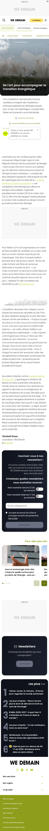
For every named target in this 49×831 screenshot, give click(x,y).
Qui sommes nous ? (9, 818)
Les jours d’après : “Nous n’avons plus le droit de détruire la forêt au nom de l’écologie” (26, 704)
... (11, 42)
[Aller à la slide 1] (2, 583)
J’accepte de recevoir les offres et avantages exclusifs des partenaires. (23, 516)
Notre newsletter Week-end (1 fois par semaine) (21, 496)
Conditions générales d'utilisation (13, 822)
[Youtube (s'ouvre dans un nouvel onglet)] (31, 769)
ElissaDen (8, 443)
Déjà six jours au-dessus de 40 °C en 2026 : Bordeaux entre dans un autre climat (28, 749)
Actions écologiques (23, 28)
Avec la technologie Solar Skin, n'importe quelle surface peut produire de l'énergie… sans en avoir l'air (20, 572)
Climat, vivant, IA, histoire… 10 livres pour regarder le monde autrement (26, 692)
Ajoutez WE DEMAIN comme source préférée (26, 123)
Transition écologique (40, 28)
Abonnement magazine (10, 808)
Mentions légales (8, 799)
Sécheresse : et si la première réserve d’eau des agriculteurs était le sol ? (26, 738)
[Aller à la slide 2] (4, 583)
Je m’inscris (24, 664)
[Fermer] (37, 130)
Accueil (5, 42)
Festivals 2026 (27, 36)
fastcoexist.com (26, 284)
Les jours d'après (12, 36)
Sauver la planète (7, 28)
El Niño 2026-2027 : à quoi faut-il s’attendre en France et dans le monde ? (25, 715)
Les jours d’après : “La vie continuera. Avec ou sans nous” (27, 726)
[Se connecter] (45, 20)
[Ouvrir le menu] (4, 20)
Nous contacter (8, 813)
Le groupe (8, 789)
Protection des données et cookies (14, 827)
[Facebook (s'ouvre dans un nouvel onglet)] (26, 769)
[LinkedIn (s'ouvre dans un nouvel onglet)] (22, 769)
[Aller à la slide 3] (6, 583)
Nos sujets (8, 783)
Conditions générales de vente (12, 803)
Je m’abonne (36, 20)
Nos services (9, 776)
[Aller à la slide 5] (9, 583)
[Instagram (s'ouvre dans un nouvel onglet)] (17, 769)
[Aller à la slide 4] (8, 583)
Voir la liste (12, 518)
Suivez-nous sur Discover (26, 118)
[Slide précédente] (36, 583)
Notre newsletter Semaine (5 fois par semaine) (21, 489)
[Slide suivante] (44, 583)
